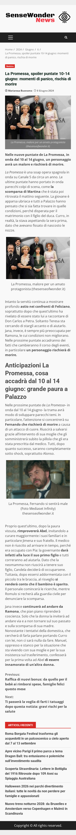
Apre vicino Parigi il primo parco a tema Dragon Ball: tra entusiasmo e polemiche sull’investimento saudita (34, 756)
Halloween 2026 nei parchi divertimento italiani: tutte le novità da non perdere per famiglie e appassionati (35, 791)
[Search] (66, 37)
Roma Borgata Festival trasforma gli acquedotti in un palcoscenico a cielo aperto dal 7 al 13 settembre (37, 738)
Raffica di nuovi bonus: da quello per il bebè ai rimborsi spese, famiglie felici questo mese (36, 681)
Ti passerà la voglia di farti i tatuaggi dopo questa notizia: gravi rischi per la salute (36, 704)
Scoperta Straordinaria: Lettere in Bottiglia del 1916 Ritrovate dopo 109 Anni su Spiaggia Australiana (36, 773)
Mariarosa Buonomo (20, 90)
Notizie (10, 66)
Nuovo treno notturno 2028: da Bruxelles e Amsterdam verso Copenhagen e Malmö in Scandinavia (36, 808)
